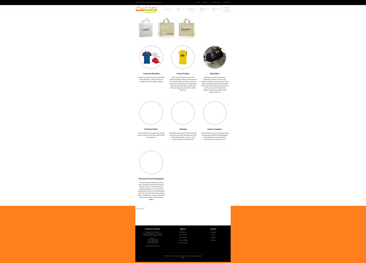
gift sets (167, 9)
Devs (183, 257)
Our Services (215, 2)
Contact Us (227, 2)
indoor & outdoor (202, 9)
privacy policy (183, 243)
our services (183, 235)
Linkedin (213, 240)
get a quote (183, 237)
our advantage (183, 240)
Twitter (213, 235)
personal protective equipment (227, 9)
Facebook (213, 232)
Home (198, 2)
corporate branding (190, 9)
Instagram (213, 237)
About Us (205, 2)
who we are (183, 232)
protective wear (214, 9)
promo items (178, 9)
